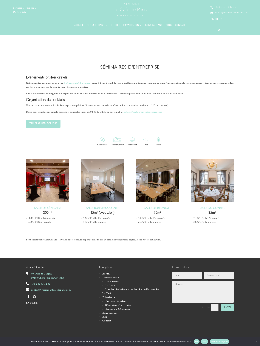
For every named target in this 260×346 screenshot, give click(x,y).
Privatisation (131, 25)
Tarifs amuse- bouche (43, 123)
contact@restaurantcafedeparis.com (142, 112)
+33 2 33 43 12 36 (40, 284)
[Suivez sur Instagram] (219, 30)
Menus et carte (96, 25)
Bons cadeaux (154, 25)
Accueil (79, 25)
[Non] (256, 341)
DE (220, 19)
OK (196, 341)
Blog (169, 25)
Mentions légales (219, 341)
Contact (180, 25)
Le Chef (115, 25)
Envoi (227, 308)
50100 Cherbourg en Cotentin (47, 278)
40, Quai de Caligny (41, 274)
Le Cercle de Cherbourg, (77, 83)
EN (212, 19)
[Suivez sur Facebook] (212, 30)
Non (205, 341)
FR (216, 19)
